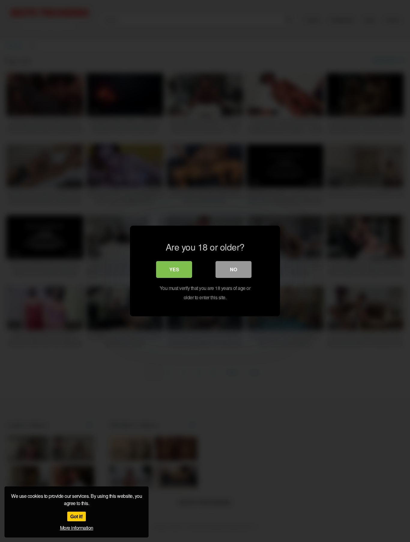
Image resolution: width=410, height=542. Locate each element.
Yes (174, 269)
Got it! (76, 516)
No (233, 269)
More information (76, 527)
